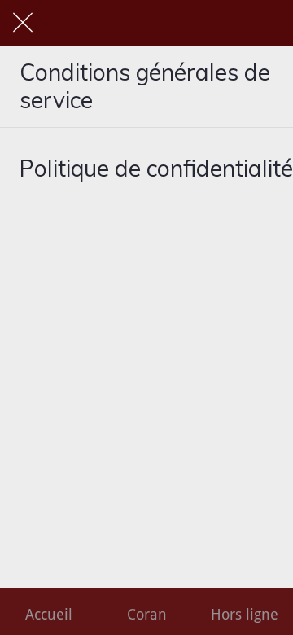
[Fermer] (23, 23)
